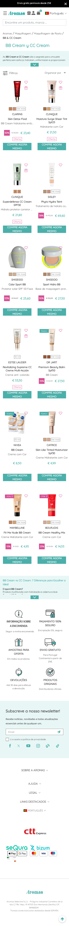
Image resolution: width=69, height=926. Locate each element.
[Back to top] (62, 919)
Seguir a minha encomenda (20, 631)
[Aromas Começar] (16, 13)
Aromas (8, 33)
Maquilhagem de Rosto (48, 33)
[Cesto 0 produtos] (38, 13)
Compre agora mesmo (17, 146)
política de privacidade (34, 739)
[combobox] (34, 22)
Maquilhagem (23, 33)
